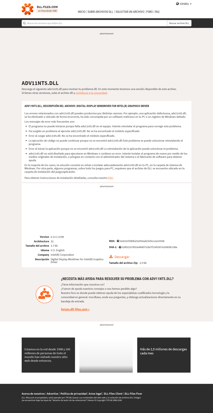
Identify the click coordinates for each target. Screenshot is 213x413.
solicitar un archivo (130, 11)
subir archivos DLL (100, 11)
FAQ (157, 11)
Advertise (52, 393)
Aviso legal (95, 393)
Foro (149, 11)
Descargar (122, 256)
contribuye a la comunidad (91, 93)
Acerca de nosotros (33, 393)
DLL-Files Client (113, 393)
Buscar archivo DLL (179, 23)
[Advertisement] (106, 57)
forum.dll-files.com (74, 309)
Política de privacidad (74, 393)
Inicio (81, 11)
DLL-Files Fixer (133, 393)
